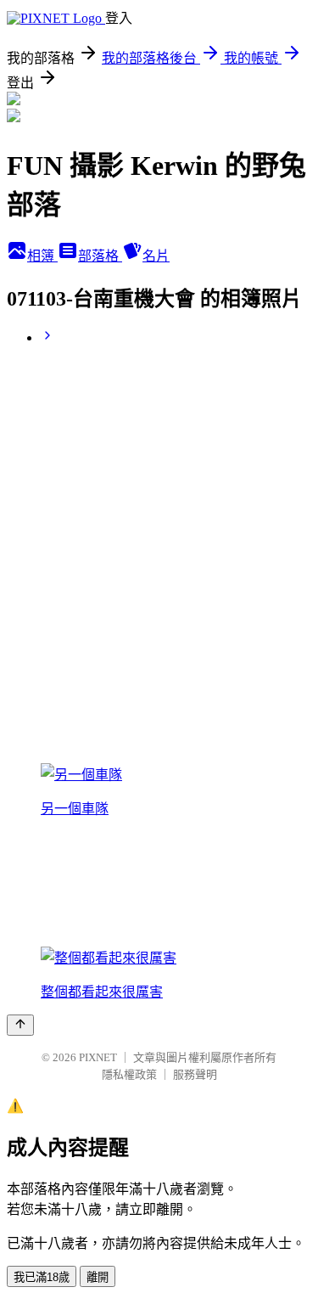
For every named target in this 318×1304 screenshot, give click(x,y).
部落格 (100, 256)
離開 (97, 1277)
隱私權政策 (129, 1074)
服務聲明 (195, 1074)
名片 (156, 256)
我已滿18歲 (42, 1277)
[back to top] (20, 1025)
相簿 (42, 256)
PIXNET (98, 1057)
